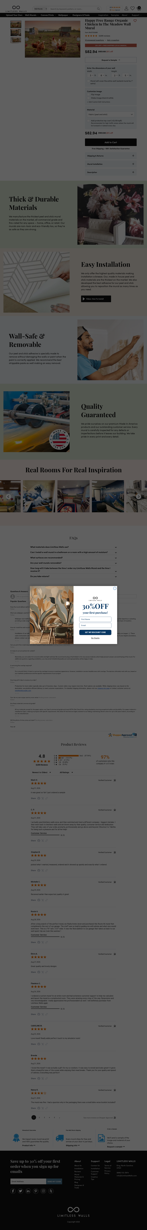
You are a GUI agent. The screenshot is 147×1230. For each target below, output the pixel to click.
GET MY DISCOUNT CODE (95, 632)
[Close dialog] (114, 588)
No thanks (95, 638)
